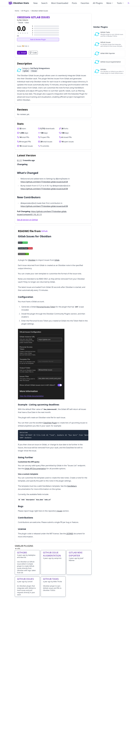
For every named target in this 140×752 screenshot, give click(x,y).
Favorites (85, 3)
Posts (74, 3)
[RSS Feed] (128, 3)
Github (44, 231)
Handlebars (72, 486)
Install (23, 52)
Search (44, 3)
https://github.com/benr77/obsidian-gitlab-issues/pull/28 (44, 182)
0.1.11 (19, 160)
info (18, 548)
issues (59, 511)
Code (34, 52)
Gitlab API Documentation (35, 468)
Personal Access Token (45, 307)
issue (34, 71)
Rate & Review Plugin (38, 39)
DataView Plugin (50, 423)
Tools (119, 3)
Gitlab (56, 260)
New (35, 3)
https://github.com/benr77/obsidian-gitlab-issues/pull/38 (44, 189)
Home (17, 11)
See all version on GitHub (27, 220)
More (108, 3)
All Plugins (98, 3)
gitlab (26, 71)
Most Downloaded (59, 3)
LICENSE (69, 533)
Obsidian (32, 260)
